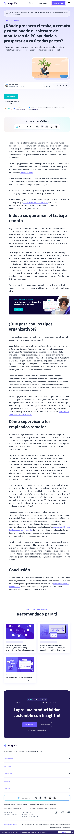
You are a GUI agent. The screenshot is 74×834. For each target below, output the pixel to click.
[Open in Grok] (51, 126)
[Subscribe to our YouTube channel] (68, 812)
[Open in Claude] (56, 126)
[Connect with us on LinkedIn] (62, 812)
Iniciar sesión (43, 3)
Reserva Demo (59, 3)
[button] (31, 3)
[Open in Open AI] (37, 126)
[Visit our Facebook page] (56, 812)
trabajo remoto (26, 172)
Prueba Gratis (11, 96)
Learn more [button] (44, 832)
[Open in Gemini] (42, 126)
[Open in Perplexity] (46, 126)
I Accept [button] (64, 832)
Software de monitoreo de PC (35, 202)
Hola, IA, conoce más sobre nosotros (60, 827)
